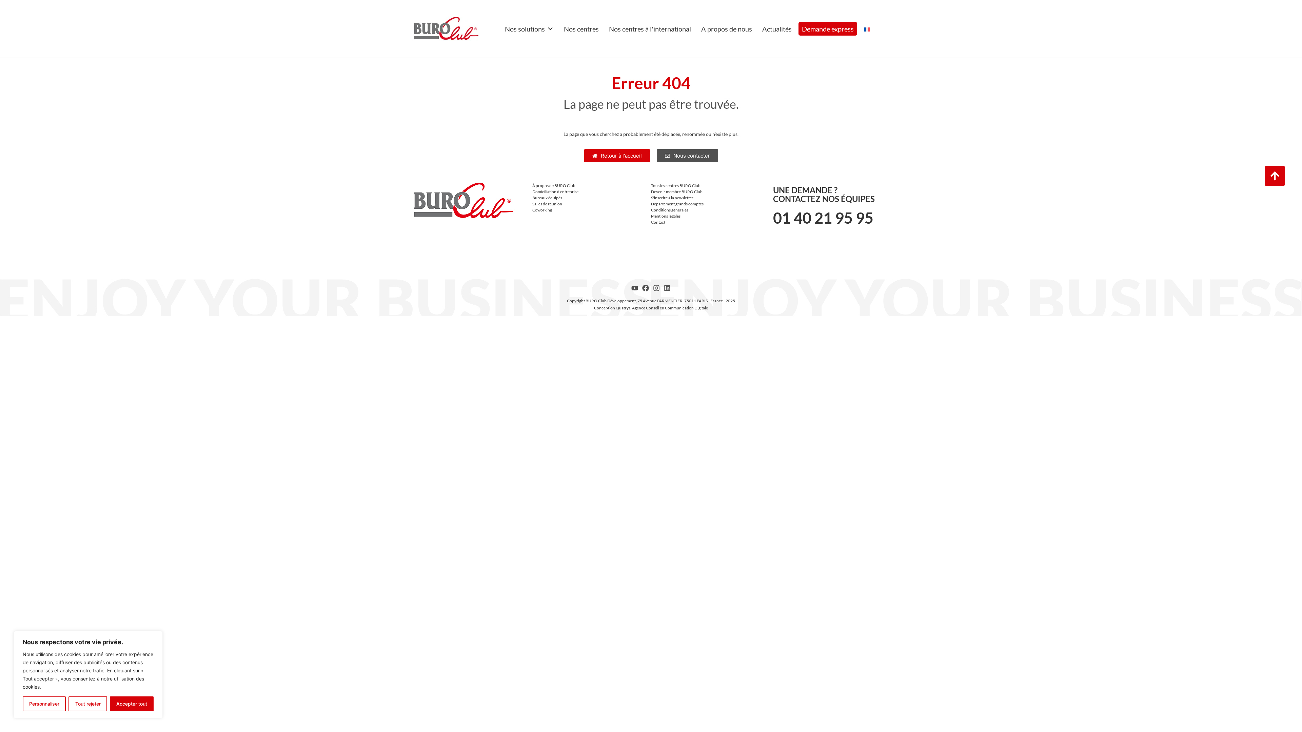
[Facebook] (645, 288)
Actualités (777, 29)
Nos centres (581, 29)
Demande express (828, 29)
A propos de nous (726, 29)
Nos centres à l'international (650, 29)
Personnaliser (44, 704)
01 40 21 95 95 (823, 218)
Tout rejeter (88, 704)
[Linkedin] (667, 288)
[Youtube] (634, 288)
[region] (88, 674)
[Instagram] (656, 288)
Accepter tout (131, 704)
